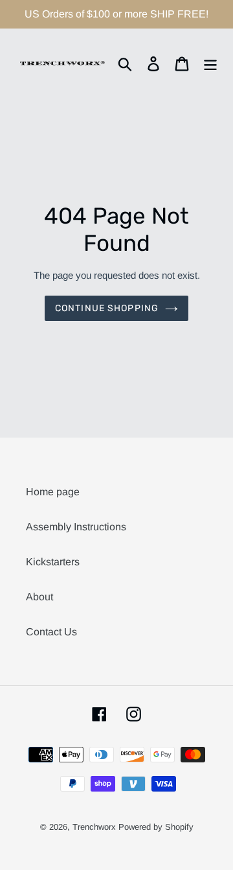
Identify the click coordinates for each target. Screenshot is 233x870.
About (39, 596)
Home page (53, 491)
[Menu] (210, 63)
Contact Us (51, 631)
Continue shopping (107, 308)
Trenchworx (94, 827)
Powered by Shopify (156, 827)
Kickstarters (53, 561)
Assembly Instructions (76, 526)
